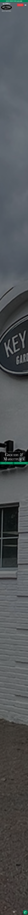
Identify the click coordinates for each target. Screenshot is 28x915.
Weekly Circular (6, 463)
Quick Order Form (21, 463)
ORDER (20, 5)
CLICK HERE (19, 1)
